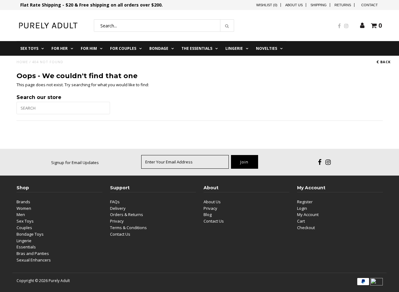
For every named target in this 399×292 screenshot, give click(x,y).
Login (302, 208)
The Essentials (196, 48)
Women (24, 208)
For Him (89, 48)
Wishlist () (266, 5)
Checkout (306, 227)
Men (21, 214)
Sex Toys (29, 48)
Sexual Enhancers (34, 260)
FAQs (115, 202)
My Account (308, 214)
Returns (342, 5)
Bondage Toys (30, 234)
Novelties (266, 48)
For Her (59, 48)
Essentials (26, 247)
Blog (208, 214)
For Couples (123, 48)
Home (22, 61)
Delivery (118, 208)
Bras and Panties (33, 253)
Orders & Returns (126, 214)
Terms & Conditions (128, 227)
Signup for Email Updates (75, 162)
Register (305, 202)
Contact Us (120, 234)
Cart (301, 221)
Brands (23, 202)
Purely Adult (59, 280)
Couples (24, 227)
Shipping (318, 5)
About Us (294, 5)
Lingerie (234, 48)
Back (385, 61)
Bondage (158, 48)
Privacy (117, 221)
